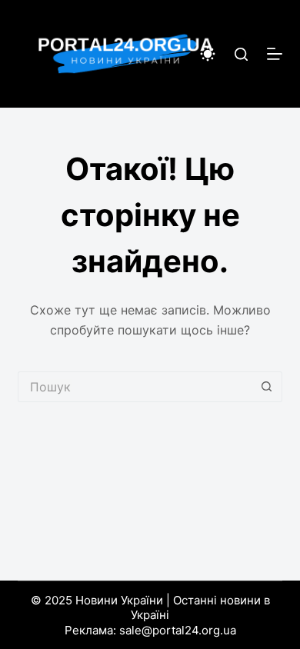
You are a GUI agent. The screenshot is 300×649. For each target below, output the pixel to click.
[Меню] (274, 54)
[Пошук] (241, 54)
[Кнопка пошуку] (267, 386)
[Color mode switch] (207, 54)
